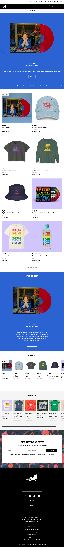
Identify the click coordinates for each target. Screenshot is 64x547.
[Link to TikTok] (34, 495)
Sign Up (51, 450)
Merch (32, 396)
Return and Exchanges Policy (32, 529)
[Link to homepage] (4, 6)
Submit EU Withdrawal (32, 534)
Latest (32, 356)
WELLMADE (38, 539)
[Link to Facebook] (30, 495)
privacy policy (50, 454)
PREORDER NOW (32, 345)
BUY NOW (34, 72)
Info (32, 510)
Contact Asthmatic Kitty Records (32, 490)
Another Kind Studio (29, 539)
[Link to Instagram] (25, 495)
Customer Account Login (32, 532)
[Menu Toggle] (61, 6)
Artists (32, 505)
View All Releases (32, 267)
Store (32, 503)
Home (32, 500)
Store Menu (31, 10)
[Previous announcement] (7, 2)
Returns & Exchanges (32, 513)
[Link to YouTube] (39, 495)
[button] (57, 6)
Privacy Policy (32, 526)
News (32, 508)
